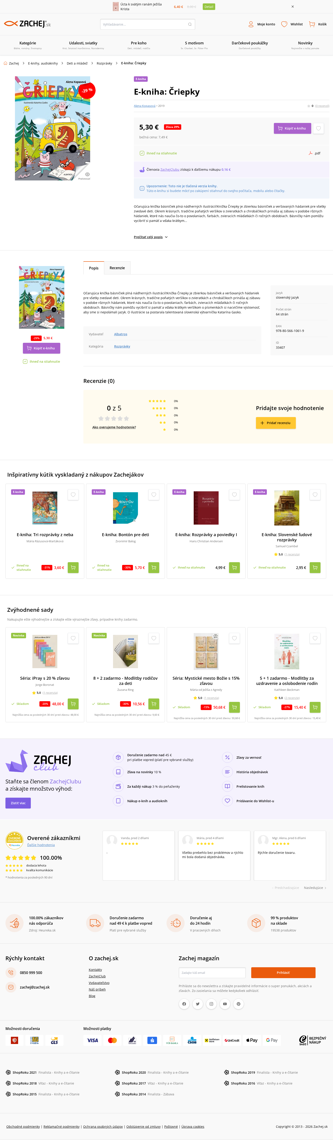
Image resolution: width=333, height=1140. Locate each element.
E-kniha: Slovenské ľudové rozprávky (287, 537)
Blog (92, 996)
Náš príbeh (97, 989)
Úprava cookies (192, 1126)
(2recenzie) (292, 698)
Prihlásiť (283, 972)
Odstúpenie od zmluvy (143, 1126)
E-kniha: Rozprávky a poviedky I (206, 534)
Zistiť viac (18, 803)
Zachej (14, 63)
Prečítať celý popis (148, 237)
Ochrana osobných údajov (103, 1126)
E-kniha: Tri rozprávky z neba (45, 534)
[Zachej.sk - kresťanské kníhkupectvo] (27, 24)
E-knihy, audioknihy (43, 63)
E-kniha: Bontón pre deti (125, 534)
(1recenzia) (292, 554)
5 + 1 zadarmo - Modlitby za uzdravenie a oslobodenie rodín (287, 681)
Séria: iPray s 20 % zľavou (45, 678)
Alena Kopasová (144, 106)
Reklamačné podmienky (61, 1126)
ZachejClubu (169, 169)
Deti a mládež (77, 63)
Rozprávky (104, 63)
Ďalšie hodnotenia (41, 845)
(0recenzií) (322, 106)
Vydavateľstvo (99, 983)
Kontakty (95, 969)
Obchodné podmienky (23, 1126)
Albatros (120, 334)
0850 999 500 (31, 972)
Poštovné (171, 1126)
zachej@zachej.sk (35, 987)
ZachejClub (97, 976)
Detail (209, 7)
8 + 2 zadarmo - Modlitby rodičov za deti (125, 681)
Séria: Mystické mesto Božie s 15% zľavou (206, 681)
